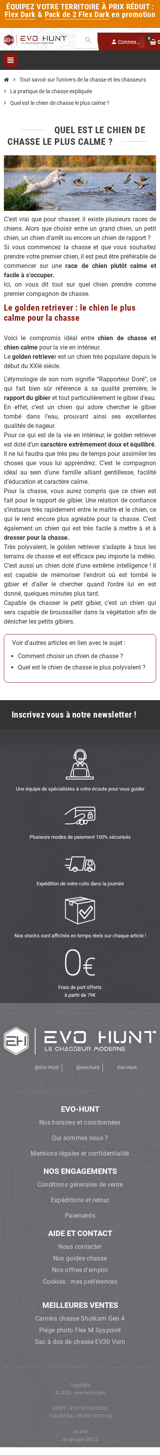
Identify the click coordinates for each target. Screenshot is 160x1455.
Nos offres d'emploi (80, 1270)
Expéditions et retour (80, 1200)
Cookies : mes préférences (80, 1281)
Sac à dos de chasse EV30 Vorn (80, 1341)
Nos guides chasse (80, 1258)
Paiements (80, 1215)
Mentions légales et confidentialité (80, 1153)
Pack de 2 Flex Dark (77, 14)
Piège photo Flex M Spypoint (80, 1330)
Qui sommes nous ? (80, 1138)
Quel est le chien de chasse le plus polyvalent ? (82, 667)
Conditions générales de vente (80, 1184)
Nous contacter (79, 1246)
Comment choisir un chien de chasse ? (70, 656)
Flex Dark (20, 14)
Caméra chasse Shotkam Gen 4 (80, 1318)
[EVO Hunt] (35, 39)
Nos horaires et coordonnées (80, 1122)
